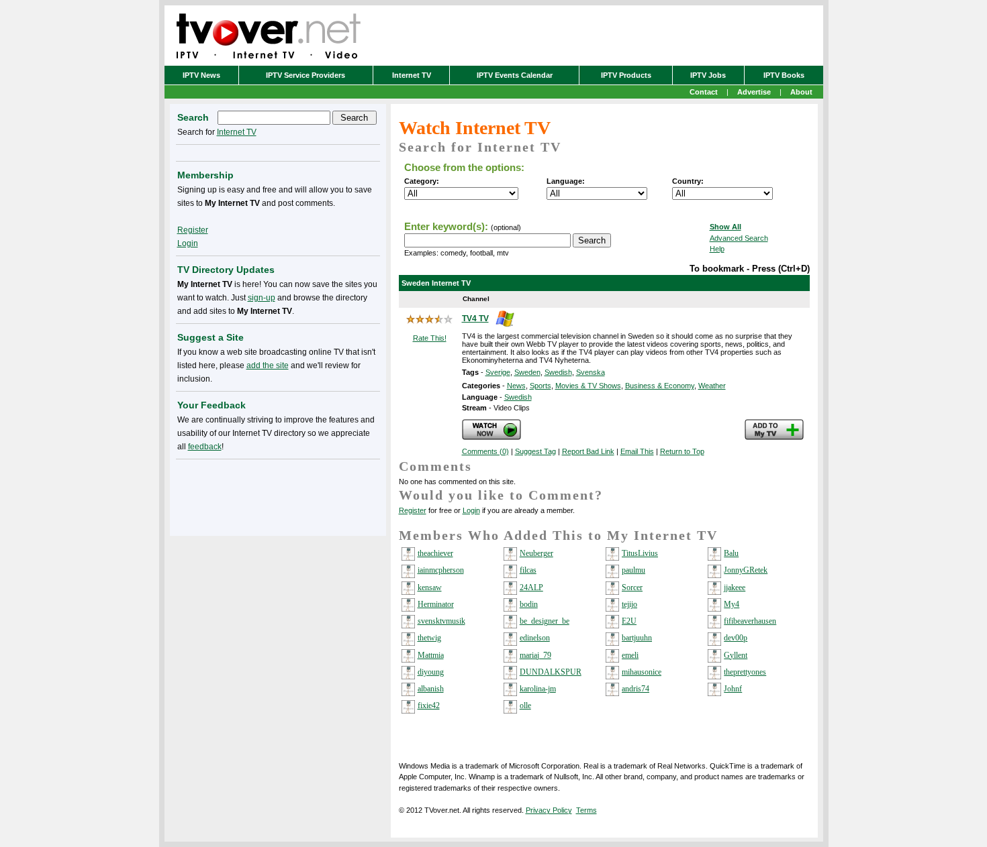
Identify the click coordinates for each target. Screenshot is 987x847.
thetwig (429, 637)
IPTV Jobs (708, 75)
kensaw (430, 587)
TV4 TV (475, 318)
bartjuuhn (637, 637)
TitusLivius (640, 553)
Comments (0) (485, 451)
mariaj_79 (535, 655)
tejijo (629, 604)
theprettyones (745, 672)
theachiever (435, 553)
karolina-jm (538, 688)
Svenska (590, 372)
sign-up (261, 297)
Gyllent (735, 655)
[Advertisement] (278, 495)
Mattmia (431, 655)
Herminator (436, 604)
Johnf (733, 688)
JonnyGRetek (745, 570)
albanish (431, 688)
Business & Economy (659, 386)
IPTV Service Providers (305, 75)
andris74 (635, 688)
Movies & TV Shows (588, 386)
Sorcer (632, 587)
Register (412, 510)
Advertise (754, 92)
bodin (529, 604)
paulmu (633, 570)
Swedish (558, 372)
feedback (205, 446)
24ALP (531, 587)
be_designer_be (544, 621)
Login (471, 510)
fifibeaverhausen (750, 621)
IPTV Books (783, 75)
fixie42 (429, 705)
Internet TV (411, 75)
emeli (630, 655)
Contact (704, 92)
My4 (731, 604)
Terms (586, 810)
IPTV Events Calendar (515, 75)
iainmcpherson (441, 570)
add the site (267, 365)
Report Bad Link (588, 451)
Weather (712, 386)
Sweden (527, 372)
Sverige (497, 372)
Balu (731, 553)
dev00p (735, 637)
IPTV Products (626, 75)
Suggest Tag (535, 451)
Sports (540, 386)
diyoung (431, 672)
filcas (528, 570)
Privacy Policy (549, 810)
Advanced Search (739, 238)
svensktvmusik (441, 621)
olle (525, 705)
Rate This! (429, 338)
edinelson (535, 637)
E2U (629, 621)
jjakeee (734, 587)
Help (717, 249)
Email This (637, 451)
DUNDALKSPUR (550, 672)
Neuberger (536, 553)
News (516, 386)
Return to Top (682, 451)
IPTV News (201, 75)
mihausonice (641, 672)
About (801, 92)
